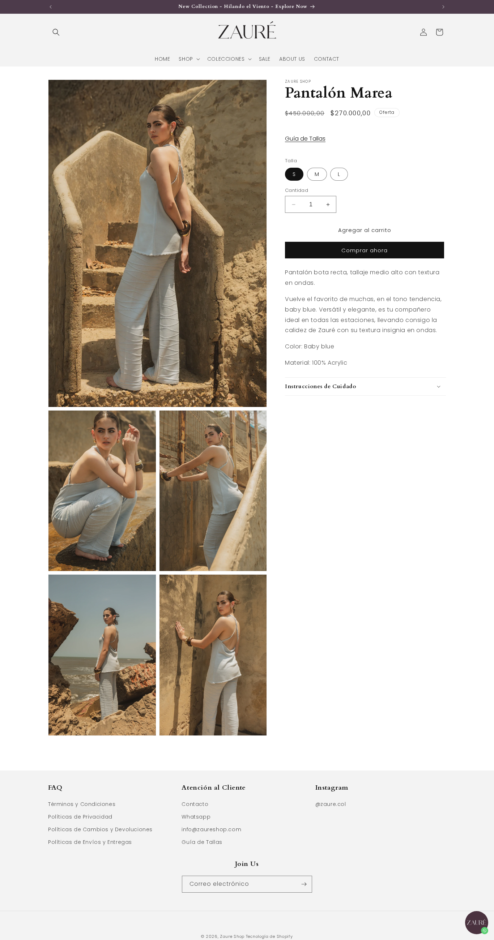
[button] (56, 32)
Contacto (195, 804)
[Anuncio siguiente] (443, 7)
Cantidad (296, 190)
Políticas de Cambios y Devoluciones (100, 829)
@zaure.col (330, 804)
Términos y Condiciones (81, 804)
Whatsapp (196, 817)
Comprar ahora (364, 250)
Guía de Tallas (305, 138)
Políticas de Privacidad (80, 817)
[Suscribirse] (304, 884)
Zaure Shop (232, 936)
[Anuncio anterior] (51, 7)
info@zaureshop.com (211, 829)
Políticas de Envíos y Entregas (90, 842)
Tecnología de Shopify (269, 936)
